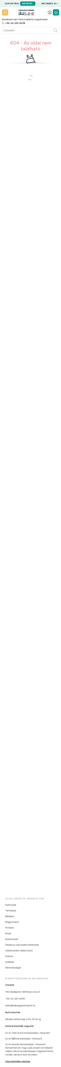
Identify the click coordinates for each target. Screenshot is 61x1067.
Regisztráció (12, 921)
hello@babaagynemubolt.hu (20, 1005)
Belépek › (27, 3)
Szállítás (9, 961)
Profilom (9, 927)
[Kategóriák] (5, 12)
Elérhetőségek (13, 967)
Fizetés (9, 956)
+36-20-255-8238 (15, 23)
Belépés (9, 916)
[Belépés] (50, 12)
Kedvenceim (11, 939)
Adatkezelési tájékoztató (19, 950)
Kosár (8, 933)
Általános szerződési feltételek (22, 944)
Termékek (10, 910)
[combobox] (30, 30)
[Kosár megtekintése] (56, 12)
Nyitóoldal (10, 904)
